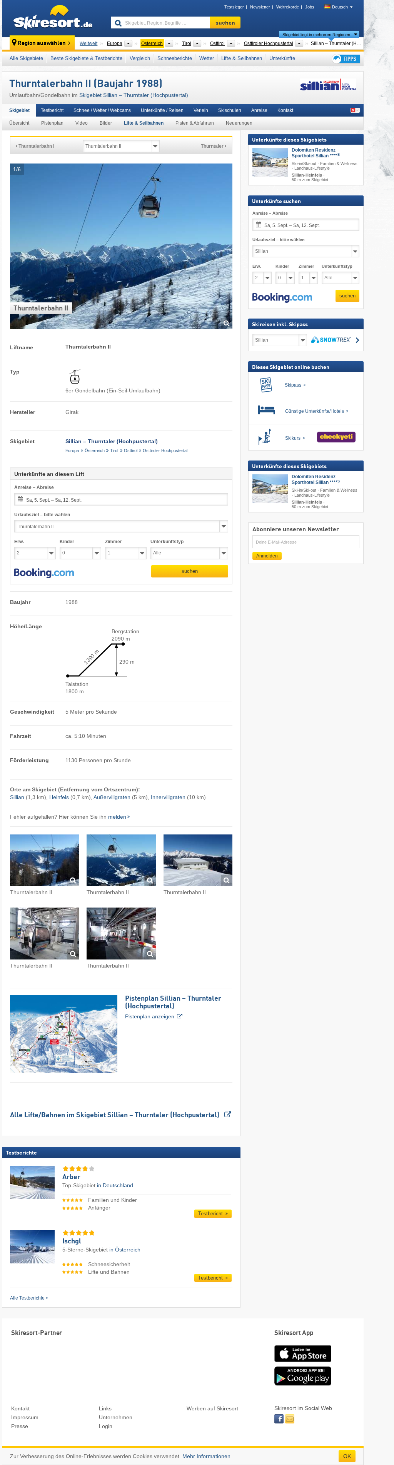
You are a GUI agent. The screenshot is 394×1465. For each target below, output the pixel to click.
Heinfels (59, 797)
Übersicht (19, 123)
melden (117, 817)
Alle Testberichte (27, 1298)
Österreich (95, 450)
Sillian (17, 797)
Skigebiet (19, 110)
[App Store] (302, 1363)
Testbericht (52, 110)
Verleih (201, 110)
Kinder (67, 541)
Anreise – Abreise (34, 487)
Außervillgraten (111, 797)
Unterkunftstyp (167, 541)
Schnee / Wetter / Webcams (102, 110)
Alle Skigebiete (26, 58)
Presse (19, 1426)
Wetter (206, 58)
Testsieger (234, 7)
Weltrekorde (287, 7)
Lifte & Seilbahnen (241, 58)
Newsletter (260, 7)
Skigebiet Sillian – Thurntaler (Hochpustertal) (133, 95)
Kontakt (285, 110)
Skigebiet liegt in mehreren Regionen (316, 34)
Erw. (19, 541)
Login (105, 1426)
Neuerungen (239, 123)
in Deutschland (115, 1185)
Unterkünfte (282, 58)
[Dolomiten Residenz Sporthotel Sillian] (270, 162)
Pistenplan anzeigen (173, 1007)
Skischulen (229, 110)
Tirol (114, 450)
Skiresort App (294, 1333)
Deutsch (340, 7)
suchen (190, 571)
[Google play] (302, 1384)
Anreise (259, 110)
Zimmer (113, 541)
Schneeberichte (174, 58)
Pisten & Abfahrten (194, 123)
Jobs (309, 7)
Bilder (106, 123)
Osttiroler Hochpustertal (165, 450)
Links (105, 1408)
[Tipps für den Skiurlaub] (345, 59)
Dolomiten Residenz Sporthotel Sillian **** (316, 153)
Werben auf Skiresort (212, 1408)
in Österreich (124, 1249)
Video (81, 123)
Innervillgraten (168, 797)
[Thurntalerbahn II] (44, 861)
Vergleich (140, 58)
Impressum (24, 1417)
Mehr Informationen (206, 1456)
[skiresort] (52, 18)
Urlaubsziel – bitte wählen (42, 514)
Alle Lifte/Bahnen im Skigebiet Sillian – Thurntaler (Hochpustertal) (115, 1115)
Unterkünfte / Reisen (162, 110)
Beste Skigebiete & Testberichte (86, 58)
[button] (44, 573)
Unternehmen (115, 1417)
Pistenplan (52, 123)
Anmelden (267, 556)
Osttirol (130, 450)
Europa (72, 450)
